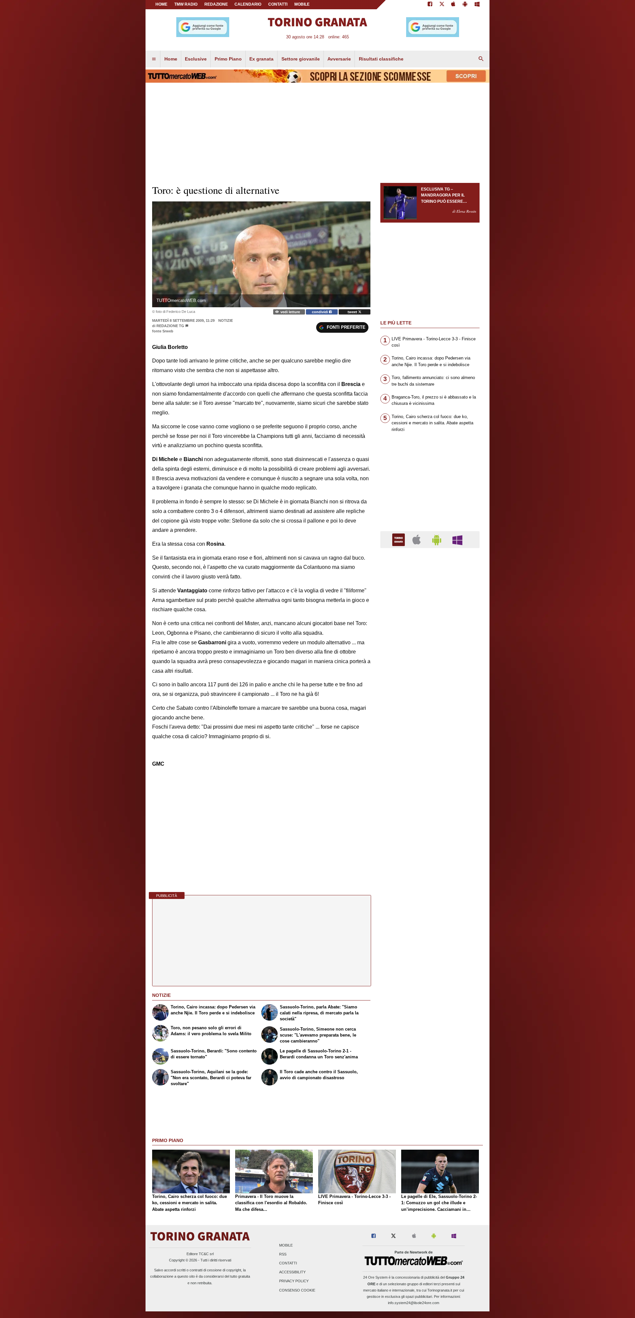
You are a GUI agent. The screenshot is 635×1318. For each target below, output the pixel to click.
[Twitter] (441, 4)
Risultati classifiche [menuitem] (381, 59)
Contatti (288, 1263)
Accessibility (292, 1272)
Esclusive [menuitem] (196, 59)
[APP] (399, 539)
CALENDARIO (247, 4)
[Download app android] (465, 4)
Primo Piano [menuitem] (228, 59)
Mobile (286, 1245)
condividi (320, 312)
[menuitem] (154, 59)
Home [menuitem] (170, 59)
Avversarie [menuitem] (339, 59)
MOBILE (302, 4)
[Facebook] (430, 4)
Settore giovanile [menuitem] (300, 59)
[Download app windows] (477, 4)
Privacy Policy (294, 1281)
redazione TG (170, 326)
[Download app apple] (453, 4)
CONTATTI (277, 4)
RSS (282, 1254)
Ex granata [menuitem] (261, 59)
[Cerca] (481, 59)
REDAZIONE (216, 4)
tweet (353, 312)
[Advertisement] (430, 809)
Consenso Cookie (297, 1290)
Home (161, 4)
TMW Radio (185, 4)
